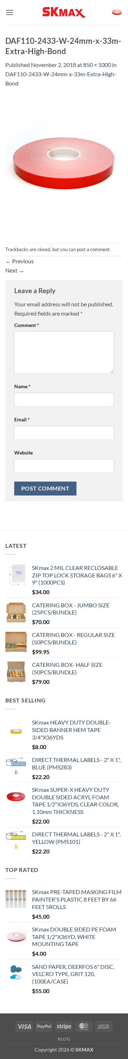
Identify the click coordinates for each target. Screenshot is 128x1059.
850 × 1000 (97, 64)
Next (14, 270)
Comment (26, 325)
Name (22, 386)
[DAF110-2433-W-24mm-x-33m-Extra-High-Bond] (64, 164)
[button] (9, 12)
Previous (19, 261)
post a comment (93, 249)
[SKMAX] (64, 12)
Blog (64, 1039)
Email (22, 419)
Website (23, 453)
